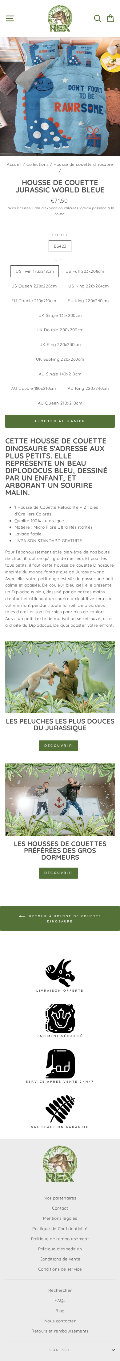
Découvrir (58, 745)
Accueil (14, 164)
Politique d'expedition (60, 1248)
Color (60, 235)
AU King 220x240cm (88, 388)
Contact (60, 1208)
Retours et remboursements (60, 1330)
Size (60, 260)
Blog (59, 1310)
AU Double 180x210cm (33, 388)
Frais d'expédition (47, 208)
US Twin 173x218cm (35, 271)
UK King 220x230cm (60, 344)
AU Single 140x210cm (60, 373)
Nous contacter (60, 1320)
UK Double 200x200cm (60, 329)
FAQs (59, 1300)
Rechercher (60, 1290)
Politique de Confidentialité (60, 1228)
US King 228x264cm (88, 285)
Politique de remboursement (60, 1238)
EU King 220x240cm (88, 300)
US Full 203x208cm (85, 271)
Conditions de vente (60, 1258)
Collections (37, 164)
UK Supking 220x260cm (60, 359)
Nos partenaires (60, 1197)
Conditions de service (60, 1269)
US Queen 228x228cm (34, 285)
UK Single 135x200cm (60, 315)
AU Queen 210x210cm (60, 402)
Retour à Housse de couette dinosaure (64, 918)
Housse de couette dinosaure (83, 164)
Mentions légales (60, 1218)
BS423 (60, 246)
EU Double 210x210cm (33, 300)
